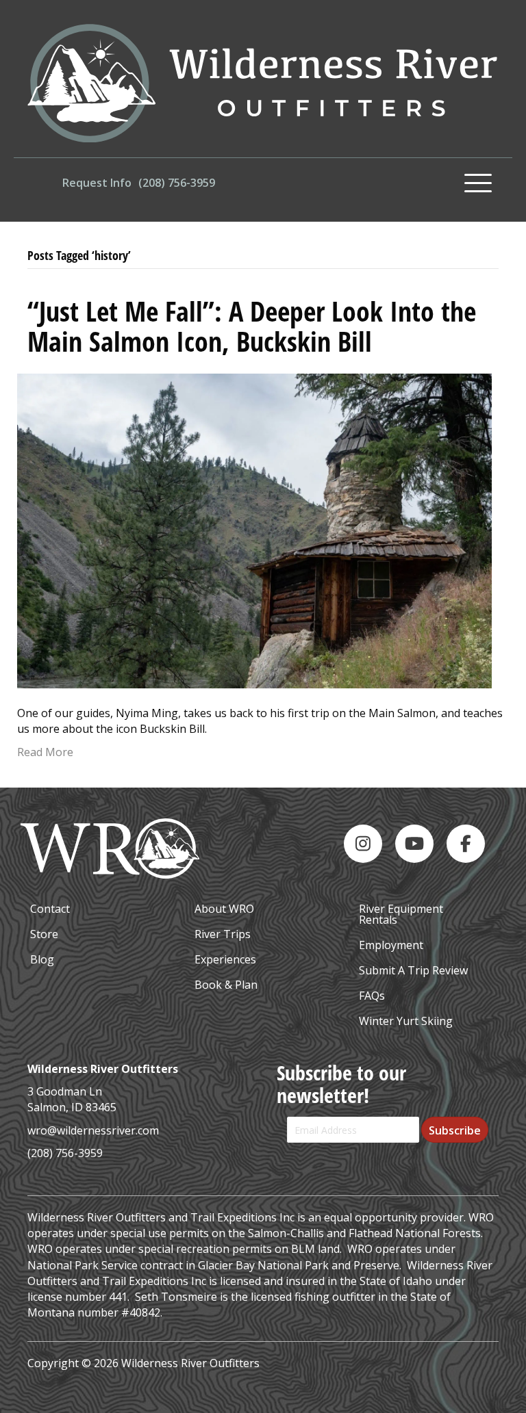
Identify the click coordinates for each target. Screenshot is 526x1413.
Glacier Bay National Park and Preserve (298, 1265)
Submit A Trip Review (413, 970)
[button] (478, 183)
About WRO (224, 908)
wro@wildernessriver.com (93, 1130)
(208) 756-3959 (65, 1153)
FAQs (372, 995)
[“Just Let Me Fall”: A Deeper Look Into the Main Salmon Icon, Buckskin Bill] (254, 529)
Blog (42, 959)
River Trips (223, 934)
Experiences (225, 959)
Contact (50, 908)
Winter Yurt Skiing (406, 1020)
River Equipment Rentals (401, 914)
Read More (45, 752)
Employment (391, 944)
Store (44, 934)
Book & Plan (226, 984)
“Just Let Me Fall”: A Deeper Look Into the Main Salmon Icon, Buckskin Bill (251, 326)
